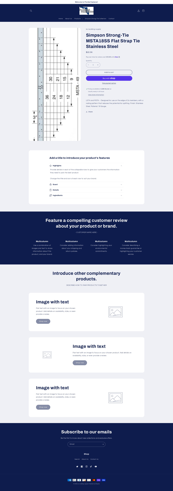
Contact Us (94, 459)
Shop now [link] (43, 321)
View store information (96, 95)
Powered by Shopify (94, 483)
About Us (85, 459)
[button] (31, 10)
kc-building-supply (83, 483)
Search (77, 459)
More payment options (109, 83)
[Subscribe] (103, 444)
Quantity (89, 60)
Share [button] (90, 112)
